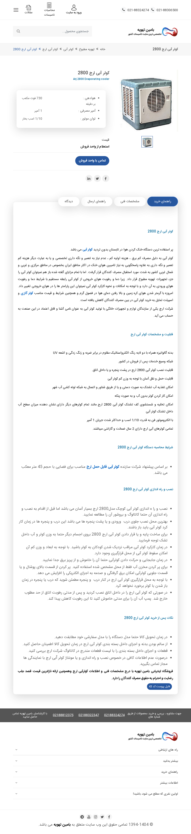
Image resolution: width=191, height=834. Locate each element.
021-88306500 (167, 10)
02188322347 (88, 715)
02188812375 (63, 715)
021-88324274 (138, 10)
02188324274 (114, 715)
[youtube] (89, 817)
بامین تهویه (62, 825)
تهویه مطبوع (87, 49)
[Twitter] (102, 817)
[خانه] (153, 31)
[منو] (16, 10)
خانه (102, 49)
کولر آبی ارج (50, 49)
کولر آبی (68, 49)
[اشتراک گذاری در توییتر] (97, 178)
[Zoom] (147, 101)
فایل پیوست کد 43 (159, 686)
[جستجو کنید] (18, 31)
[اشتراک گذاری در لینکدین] (88, 178)
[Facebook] (109, 817)
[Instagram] (96, 817)
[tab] (162, 201)
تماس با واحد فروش (92, 161)
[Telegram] (82, 817)
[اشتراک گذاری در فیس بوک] (105, 178)
